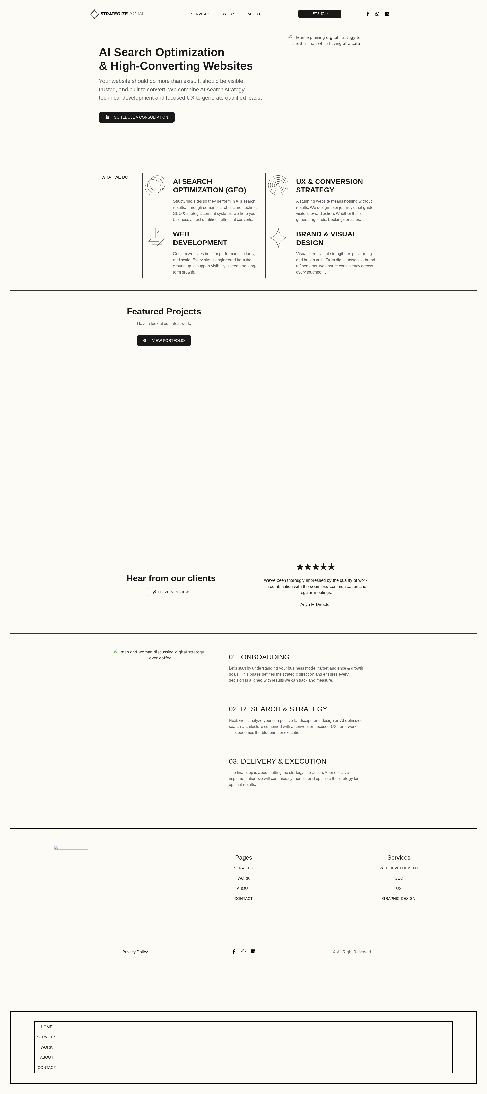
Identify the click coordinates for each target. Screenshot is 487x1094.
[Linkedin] (387, 14)
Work (229, 14)
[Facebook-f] (368, 14)
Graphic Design (398, 898)
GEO (399, 878)
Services (200, 14)
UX (399, 888)
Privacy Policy (135, 952)
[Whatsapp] (377, 14)
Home (47, 1027)
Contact (243, 898)
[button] (252, 585)
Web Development (399, 868)
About (254, 14)
